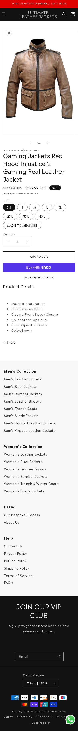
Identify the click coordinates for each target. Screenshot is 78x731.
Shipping (8, 193)
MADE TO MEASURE (22, 225)
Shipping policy (41, 722)
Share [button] (11, 342)
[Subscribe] (59, 656)
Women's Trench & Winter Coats (31, 483)
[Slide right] (47, 142)
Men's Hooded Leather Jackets (30, 422)
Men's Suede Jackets (21, 415)
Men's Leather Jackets (23, 378)
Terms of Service (18, 575)
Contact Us (13, 545)
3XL (26, 216)
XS (9, 207)
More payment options (39, 277)
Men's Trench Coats (20, 408)
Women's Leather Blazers (25, 468)
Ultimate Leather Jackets (37, 711)
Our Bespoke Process (22, 514)
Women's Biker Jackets (23, 461)
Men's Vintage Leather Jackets (29, 430)
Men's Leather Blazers (22, 401)
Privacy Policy (15, 553)
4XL (42, 216)
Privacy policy (44, 716)
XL (60, 207)
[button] (64, 14)
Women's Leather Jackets (25, 454)
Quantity (9, 234)
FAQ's (8, 582)
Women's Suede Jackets (24, 490)
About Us (11, 522)
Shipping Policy (16, 568)
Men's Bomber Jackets (23, 393)
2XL (10, 216)
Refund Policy (15, 560)
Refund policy (24, 716)
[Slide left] (30, 142)
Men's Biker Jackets (20, 386)
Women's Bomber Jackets (26, 476)
